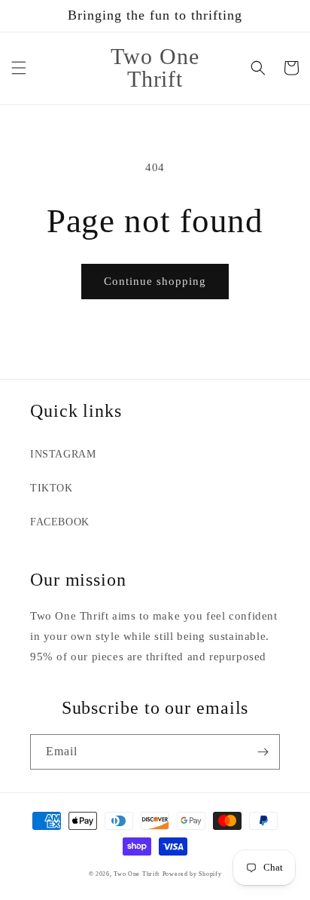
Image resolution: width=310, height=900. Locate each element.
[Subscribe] (262, 752)
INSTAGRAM (63, 454)
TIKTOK (51, 488)
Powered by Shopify (192, 874)
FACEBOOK (60, 522)
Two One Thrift (137, 874)
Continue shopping (155, 281)
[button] (18, 67)
